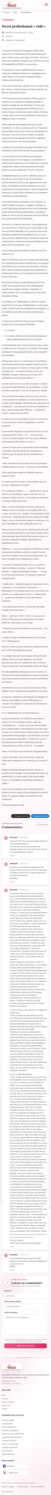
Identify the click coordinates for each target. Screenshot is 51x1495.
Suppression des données (11, 1437)
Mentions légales (8, 1420)
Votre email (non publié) (12, 1301)
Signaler (12, 855)
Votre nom (7, 1291)
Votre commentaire (11, 1312)
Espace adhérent (8, 1454)
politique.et (41, 978)
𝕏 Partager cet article (21, 816)
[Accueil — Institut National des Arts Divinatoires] (12, 5)
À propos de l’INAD (9, 1440)
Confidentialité (7, 1424)
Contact (5, 1409)
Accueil (6, 12)
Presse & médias (8, 1402)
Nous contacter (7, 1492)
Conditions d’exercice (10, 1447)
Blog (15, 12)
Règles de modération (35, 1341)
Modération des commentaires (13, 1434)
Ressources (6, 1405)
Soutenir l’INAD (7, 1451)
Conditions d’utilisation (10, 1430)
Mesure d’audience (9, 1427)
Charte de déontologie (10, 1444)
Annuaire (5, 1398)
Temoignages (26, 12)
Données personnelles (22, 1341)
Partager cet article (40, 816)
